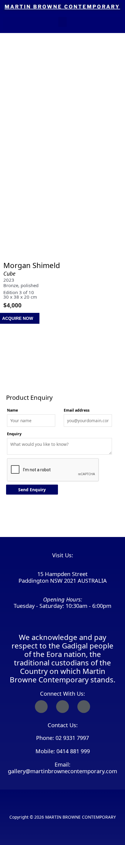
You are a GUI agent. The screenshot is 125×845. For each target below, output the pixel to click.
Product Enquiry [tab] (22, 382)
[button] (62, 22)
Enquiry (14, 433)
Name (12, 410)
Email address (77, 410)
